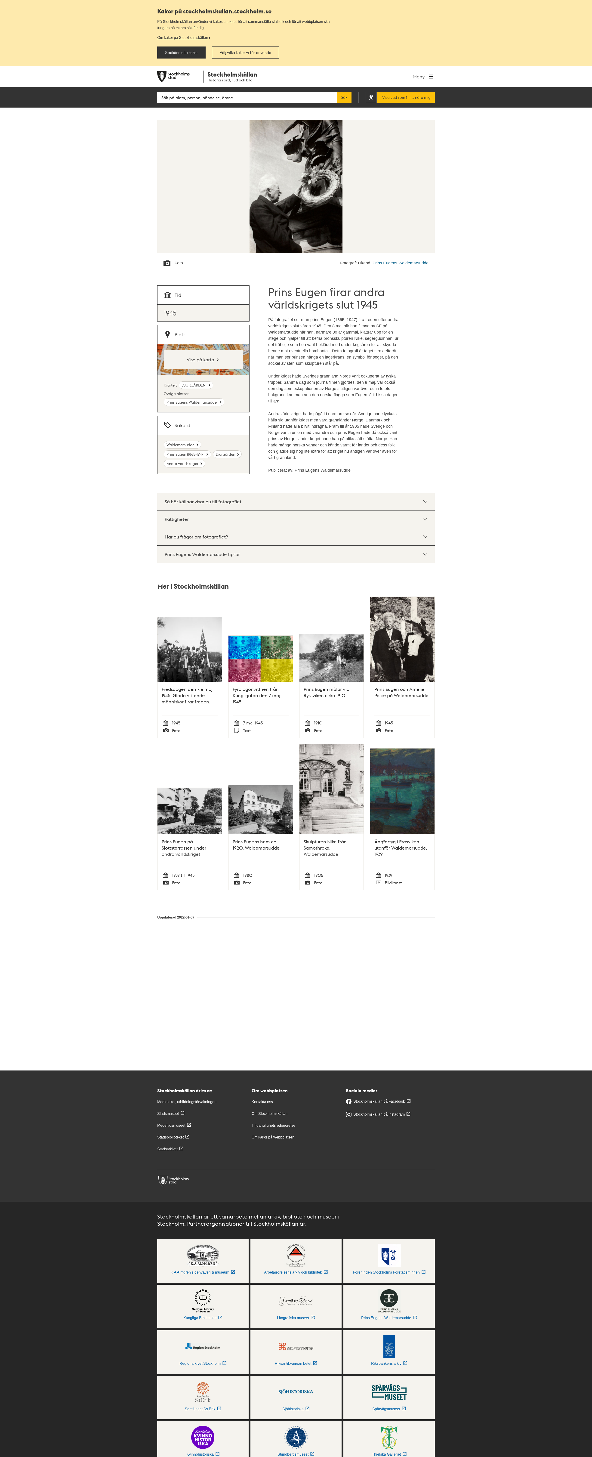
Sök (344, 97)
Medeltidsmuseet (171, 1125)
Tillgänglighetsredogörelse (273, 1125)
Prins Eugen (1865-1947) (185, 454)
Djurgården (225, 454)
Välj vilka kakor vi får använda (245, 52)
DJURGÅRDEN (194, 385)
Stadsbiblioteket (170, 1137)
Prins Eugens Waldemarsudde (401, 263)
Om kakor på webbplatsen (273, 1137)
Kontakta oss (262, 1102)
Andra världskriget (182, 463)
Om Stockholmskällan (269, 1114)
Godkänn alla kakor (181, 52)
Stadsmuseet (168, 1114)
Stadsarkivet (167, 1149)
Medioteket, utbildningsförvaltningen (186, 1102)
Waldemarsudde (180, 444)
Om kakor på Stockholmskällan (182, 37)
